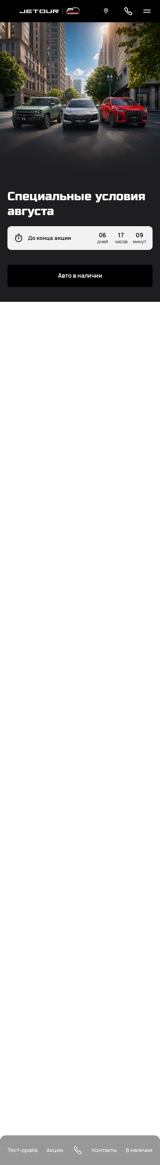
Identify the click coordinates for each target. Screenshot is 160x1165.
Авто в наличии (80, 276)
